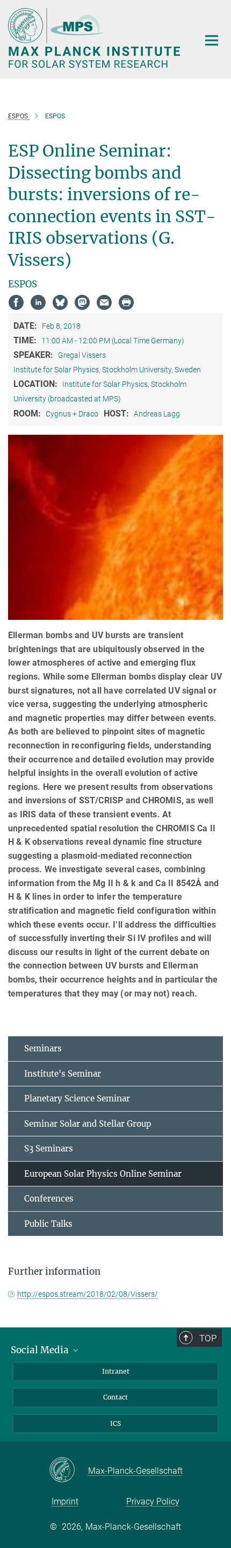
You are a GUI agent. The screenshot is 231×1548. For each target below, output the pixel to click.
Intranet (115, 1371)
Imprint (65, 1501)
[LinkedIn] (38, 302)
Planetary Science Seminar (77, 1098)
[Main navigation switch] (211, 40)
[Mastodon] (82, 302)
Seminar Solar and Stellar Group (87, 1124)
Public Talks (48, 1224)
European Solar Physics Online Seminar (103, 1174)
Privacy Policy (152, 1501)
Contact (115, 1397)
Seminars (43, 1048)
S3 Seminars (48, 1148)
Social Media (41, 1350)
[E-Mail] (104, 302)
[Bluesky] (60, 302)
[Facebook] (16, 302)
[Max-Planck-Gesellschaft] (68, 1470)
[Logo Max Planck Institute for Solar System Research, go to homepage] (95, 38)
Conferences (49, 1198)
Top (207, 1338)
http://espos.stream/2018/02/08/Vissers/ (87, 1294)
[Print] (126, 302)
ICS (115, 1423)
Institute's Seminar (62, 1074)
